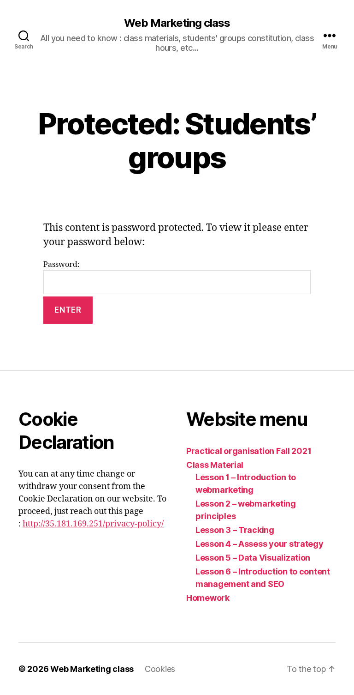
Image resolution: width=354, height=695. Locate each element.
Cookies (160, 669)
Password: (61, 264)
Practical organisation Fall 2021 (248, 451)
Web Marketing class (177, 23)
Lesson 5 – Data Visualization (252, 557)
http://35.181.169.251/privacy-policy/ (93, 524)
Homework (208, 598)
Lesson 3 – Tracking (234, 530)
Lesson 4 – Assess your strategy (259, 544)
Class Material (214, 465)
